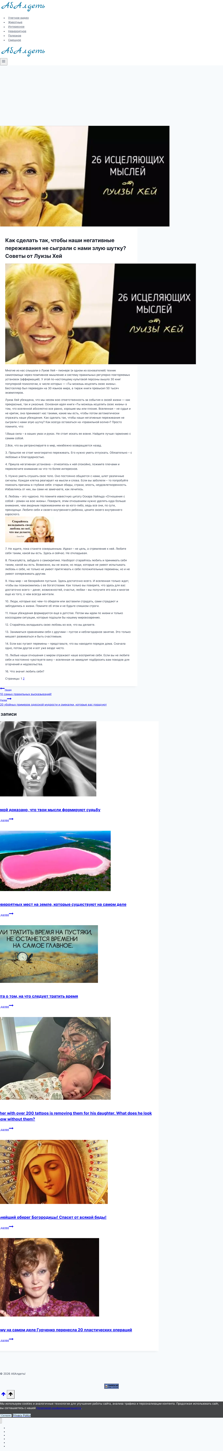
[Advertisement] (111, 90)
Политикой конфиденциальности (58, 1408)
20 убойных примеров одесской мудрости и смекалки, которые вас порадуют (53, 702)
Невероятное (17, 31)
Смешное (14, 40)
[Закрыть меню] (1, 1420)
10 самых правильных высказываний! (26, 692)
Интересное (16, 26)
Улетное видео (18, 17)
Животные (15, 22)
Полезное (14, 35)
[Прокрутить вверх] (3, 1395)
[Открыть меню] (3, 61)
